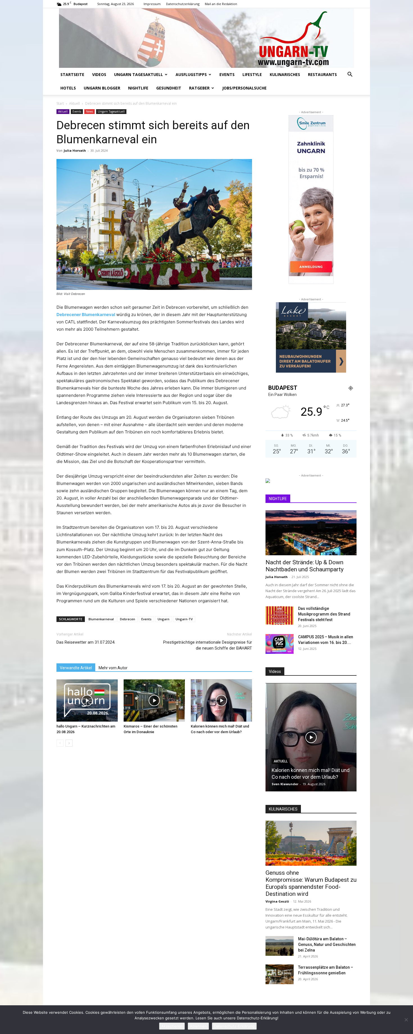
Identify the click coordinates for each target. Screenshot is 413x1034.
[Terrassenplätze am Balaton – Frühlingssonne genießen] (280, 974)
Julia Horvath (75, 150)
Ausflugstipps (191, 74)
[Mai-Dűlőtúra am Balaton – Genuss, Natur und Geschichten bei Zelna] (280, 946)
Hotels (68, 88)
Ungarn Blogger (102, 88)
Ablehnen (198, 1026)
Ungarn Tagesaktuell (138, 74)
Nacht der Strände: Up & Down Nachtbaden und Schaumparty (305, 566)
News (89, 111)
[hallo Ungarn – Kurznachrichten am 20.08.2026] (87, 700)
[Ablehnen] (406, 1019)
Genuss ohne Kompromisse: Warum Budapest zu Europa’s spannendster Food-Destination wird (311, 883)
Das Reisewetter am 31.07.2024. (85, 642)
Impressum (152, 4)
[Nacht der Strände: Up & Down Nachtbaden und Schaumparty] (311, 532)
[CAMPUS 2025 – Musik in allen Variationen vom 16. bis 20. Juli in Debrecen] (280, 644)
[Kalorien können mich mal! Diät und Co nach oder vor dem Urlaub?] (221, 700)
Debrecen (127, 619)
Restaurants (322, 74)
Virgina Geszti (277, 901)
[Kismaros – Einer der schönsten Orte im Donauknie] (154, 700)
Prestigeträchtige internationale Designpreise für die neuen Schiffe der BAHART (207, 645)
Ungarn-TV (184, 619)
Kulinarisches (285, 74)
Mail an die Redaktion (221, 4)
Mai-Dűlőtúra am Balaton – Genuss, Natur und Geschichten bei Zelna (327, 944)
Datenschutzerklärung (182, 4)
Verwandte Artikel (76, 668)
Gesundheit (168, 88)
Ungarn (163, 619)
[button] (350, 75)
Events (227, 74)
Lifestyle (252, 74)
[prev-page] (59, 743)
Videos (99, 74)
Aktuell (74, 103)
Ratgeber (199, 88)
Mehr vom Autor (113, 668)
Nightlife (138, 88)
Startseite (72, 74)
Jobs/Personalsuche (244, 88)
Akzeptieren (172, 1026)
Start (60, 103)
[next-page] (68, 743)
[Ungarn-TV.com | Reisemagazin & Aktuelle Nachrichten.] (206, 38)
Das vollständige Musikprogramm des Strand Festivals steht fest (324, 614)
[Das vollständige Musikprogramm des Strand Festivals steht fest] (280, 615)
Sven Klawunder (285, 784)
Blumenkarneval (101, 619)
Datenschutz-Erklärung (234, 1026)
